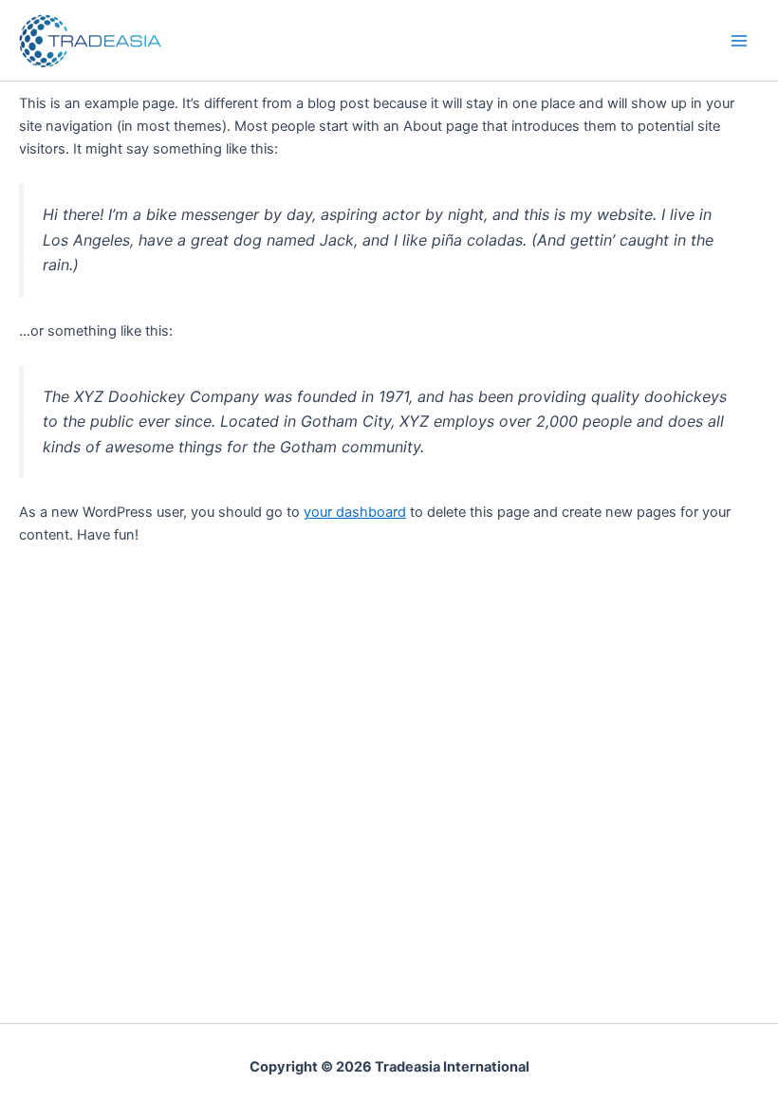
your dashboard (355, 512)
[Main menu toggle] (739, 41)
